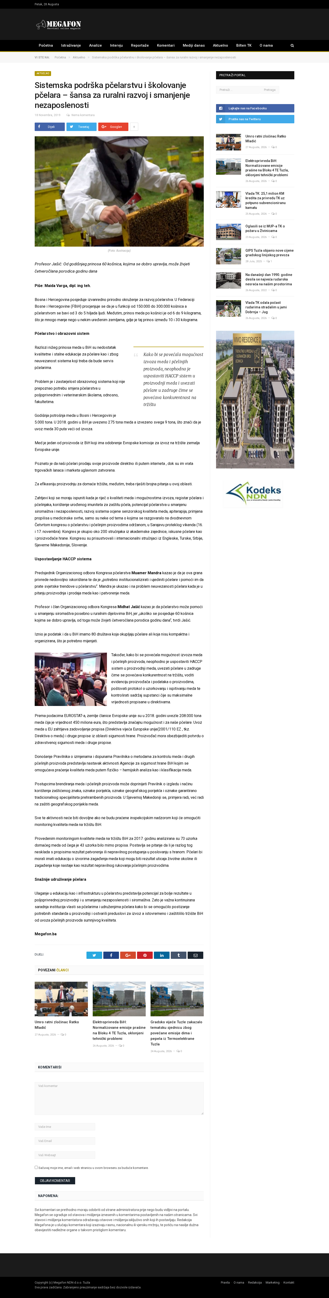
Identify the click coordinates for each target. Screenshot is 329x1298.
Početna (46, 45)
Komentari (166, 45)
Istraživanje (71, 45)
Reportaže (140, 45)
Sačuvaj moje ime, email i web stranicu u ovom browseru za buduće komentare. (94, 1168)
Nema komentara (83, 115)
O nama (266, 45)
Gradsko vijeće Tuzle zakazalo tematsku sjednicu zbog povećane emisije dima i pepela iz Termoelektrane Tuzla (176, 1033)
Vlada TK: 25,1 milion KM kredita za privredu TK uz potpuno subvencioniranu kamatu (265, 201)
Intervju (116, 45)
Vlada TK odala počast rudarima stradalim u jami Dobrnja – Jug (266, 307)
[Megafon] (59, 24)
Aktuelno (220, 45)
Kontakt (288, 1282)
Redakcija (255, 1282)
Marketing (273, 1282)
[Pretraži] (290, 45)
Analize (95, 45)
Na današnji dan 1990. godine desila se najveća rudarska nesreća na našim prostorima (268, 279)
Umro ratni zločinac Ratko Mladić (265, 138)
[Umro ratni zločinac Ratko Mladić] (61, 999)
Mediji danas (194, 45)
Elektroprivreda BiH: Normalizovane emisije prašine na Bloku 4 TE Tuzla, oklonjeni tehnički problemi (267, 168)
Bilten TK (243, 45)
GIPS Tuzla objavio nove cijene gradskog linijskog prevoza (269, 253)
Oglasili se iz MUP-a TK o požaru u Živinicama (265, 228)
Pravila (225, 1282)
